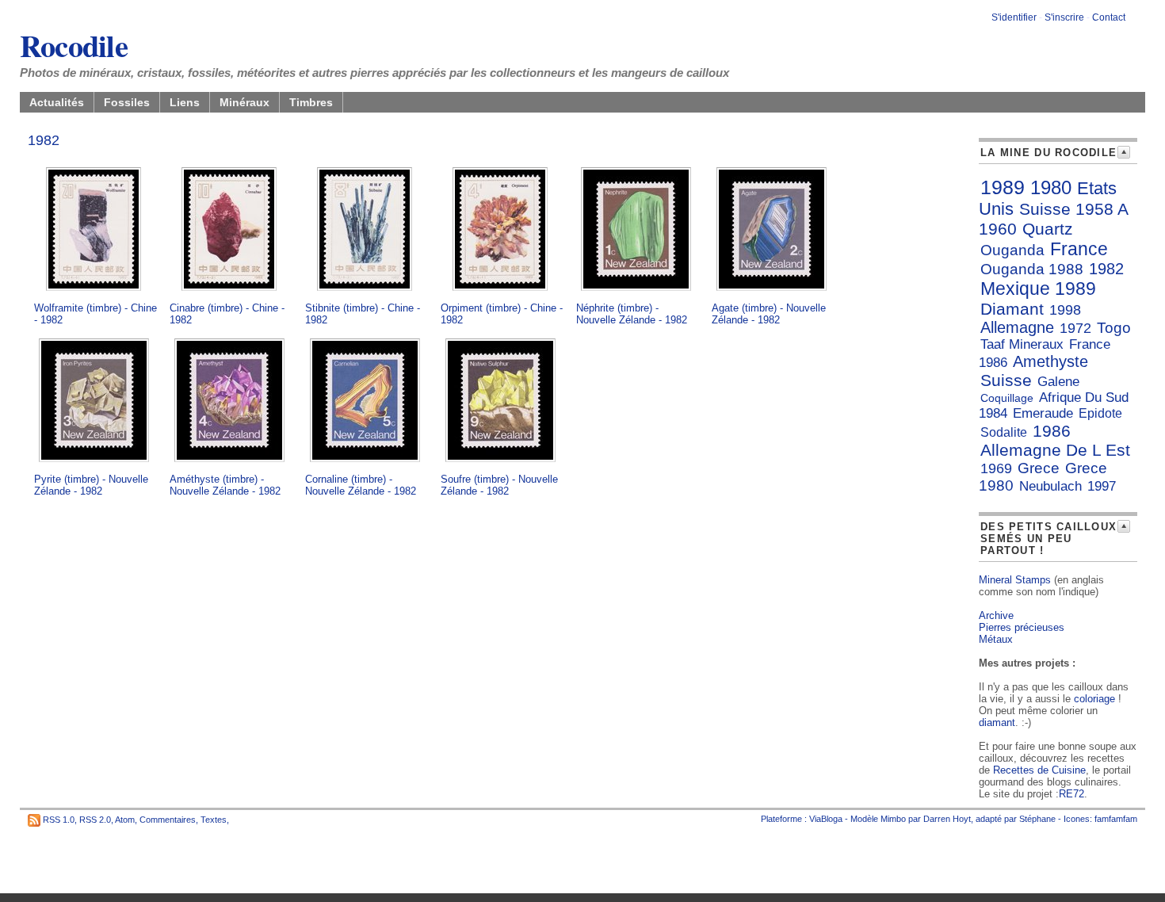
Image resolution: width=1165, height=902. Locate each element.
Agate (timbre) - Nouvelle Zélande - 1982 (769, 314)
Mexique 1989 (1038, 288)
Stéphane (1037, 819)
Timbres (311, 102)
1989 (1002, 187)
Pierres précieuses (1021, 627)
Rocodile (74, 45)
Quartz (1047, 229)
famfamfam (1115, 819)
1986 (1052, 431)
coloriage (1094, 699)
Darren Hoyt (947, 819)
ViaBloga (825, 819)
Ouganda (1012, 250)
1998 (1065, 310)
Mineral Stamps (1015, 580)
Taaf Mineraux (1022, 344)
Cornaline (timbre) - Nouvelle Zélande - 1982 (360, 485)
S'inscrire (1064, 17)
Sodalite (1003, 432)
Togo (1114, 327)
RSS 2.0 (95, 819)
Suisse (1006, 380)
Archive (996, 615)
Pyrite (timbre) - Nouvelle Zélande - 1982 (91, 485)
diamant (997, 722)
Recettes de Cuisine (1039, 770)
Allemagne (1017, 327)
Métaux (996, 639)
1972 (1075, 328)
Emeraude (1043, 413)
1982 (1106, 268)
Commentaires (167, 819)
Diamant (1012, 309)
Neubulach (1050, 486)
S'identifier (1014, 17)
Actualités (56, 102)
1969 (996, 468)
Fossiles (127, 102)
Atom (125, 819)
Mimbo (893, 819)
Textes (214, 819)
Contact (1108, 17)
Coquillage (1006, 398)
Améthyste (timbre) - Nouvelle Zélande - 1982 (225, 485)
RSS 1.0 (58, 819)
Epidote (1100, 413)
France (1079, 249)
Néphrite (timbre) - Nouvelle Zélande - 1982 (631, 314)
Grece (1039, 468)
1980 (1050, 187)
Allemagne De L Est (1055, 450)
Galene (1058, 381)
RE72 (1071, 794)
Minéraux (244, 102)
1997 (1101, 486)
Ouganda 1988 (1031, 269)
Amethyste (1050, 361)
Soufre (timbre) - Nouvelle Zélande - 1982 (499, 485)
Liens (185, 102)
